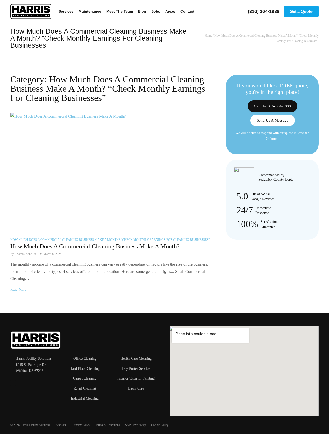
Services (66, 11)
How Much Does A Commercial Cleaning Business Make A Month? (95, 246)
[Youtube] (28, 383)
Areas (170, 11)
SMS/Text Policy (135, 425)
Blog (142, 11)
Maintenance (90, 11)
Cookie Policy (159, 425)
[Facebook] (13, 383)
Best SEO (61, 425)
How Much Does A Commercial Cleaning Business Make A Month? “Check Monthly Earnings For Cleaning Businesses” (110, 240)
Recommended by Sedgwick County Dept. (275, 177)
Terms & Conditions (107, 425)
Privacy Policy (81, 425)
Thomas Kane (23, 254)
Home (208, 36)
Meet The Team (119, 11)
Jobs (155, 11)
